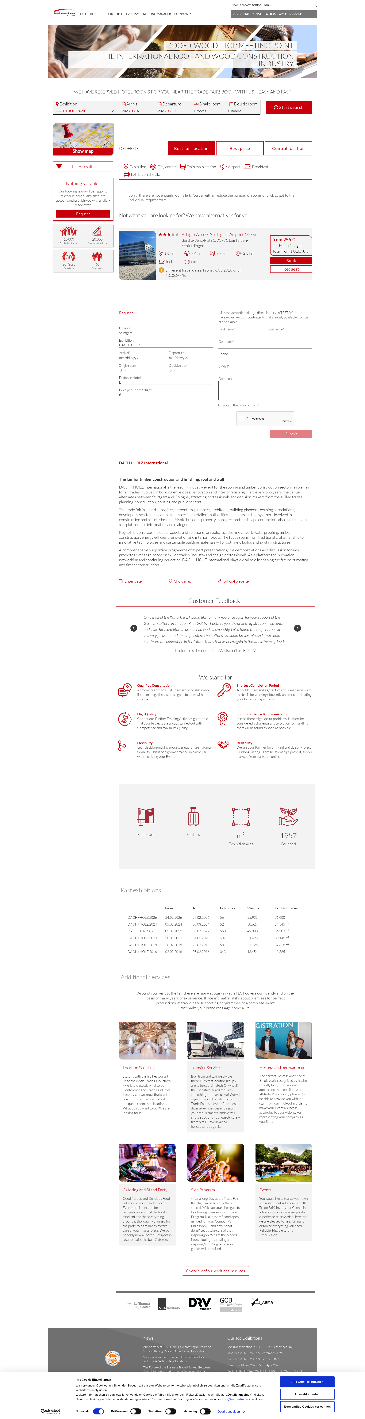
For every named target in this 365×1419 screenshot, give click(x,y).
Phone (223, 354)
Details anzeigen (229, 1411)
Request (83, 213)
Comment (225, 378)
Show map (182, 581)
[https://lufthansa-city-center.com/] (139, 1303)
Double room (246, 103)
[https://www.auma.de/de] (262, 1302)
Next (297, 628)
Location (125, 328)
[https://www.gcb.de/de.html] (231, 1305)
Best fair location (191, 148)
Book (291, 260)
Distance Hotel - (130, 377)
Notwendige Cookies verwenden (307, 1406)
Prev (133, 628)
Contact (245, 5)
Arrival (132, 103)
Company (181, 14)
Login (267, 5)
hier (160, 1399)
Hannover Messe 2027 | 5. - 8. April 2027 (253, 1365)
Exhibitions (89, 14)
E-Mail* (223, 366)
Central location (288, 148)
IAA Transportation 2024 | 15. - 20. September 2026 (260, 1347)
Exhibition (68, 103)
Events (131, 14)
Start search (291, 107)
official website (236, 581)
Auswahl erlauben (307, 1394)
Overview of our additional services (215, 1270)
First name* (226, 329)
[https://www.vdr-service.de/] (169, 1304)
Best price (240, 148)
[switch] (135, 1411)
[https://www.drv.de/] (200, 1303)
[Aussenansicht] (137, 255)
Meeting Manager (157, 14)
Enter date (133, 581)
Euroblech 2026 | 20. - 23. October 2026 (253, 1359)
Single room (210, 103)
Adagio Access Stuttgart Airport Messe (220, 234)
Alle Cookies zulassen (307, 1381)
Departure (171, 103)
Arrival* (124, 353)
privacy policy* (248, 405)
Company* (226, 341)
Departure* (177, 353)
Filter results (83, 166)
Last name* (276, 329)
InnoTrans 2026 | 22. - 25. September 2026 (254, 1353)
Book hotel (114, 14)
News (235, 5)
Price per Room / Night (135, 390)
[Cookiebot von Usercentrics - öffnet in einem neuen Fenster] (50, 1411)
